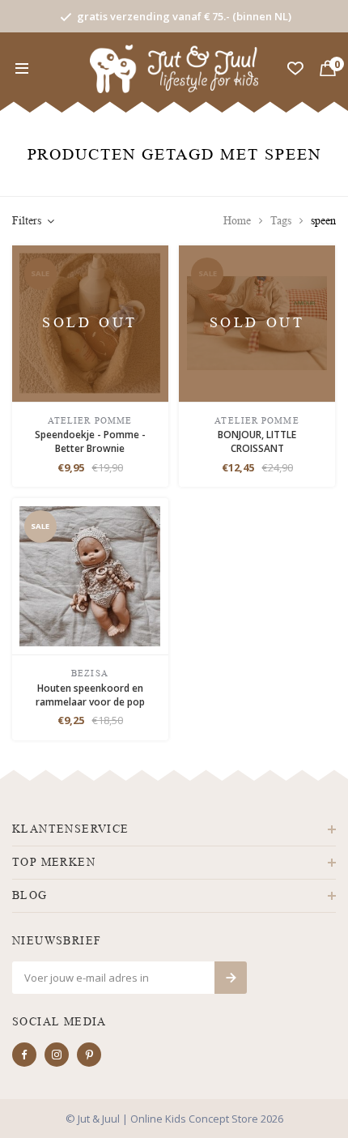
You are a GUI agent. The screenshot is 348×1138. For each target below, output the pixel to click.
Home (237, 221)
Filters (26, 221)
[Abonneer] (230, 977)
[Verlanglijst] (295, 69)
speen (323, 221)
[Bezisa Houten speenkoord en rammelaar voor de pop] (89, 574)
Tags (280, 221)
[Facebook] (24, 1054)
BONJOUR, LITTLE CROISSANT (257, 441)
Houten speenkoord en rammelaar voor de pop (90, 695)
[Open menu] (22, 69)
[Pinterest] (89, 1054)
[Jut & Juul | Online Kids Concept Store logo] (174, 67)
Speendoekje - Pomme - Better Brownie (90, 441)
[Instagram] (57, 1054)
